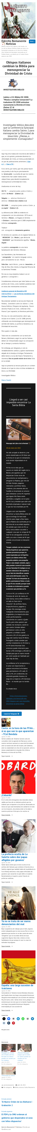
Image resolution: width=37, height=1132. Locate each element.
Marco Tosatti (6, 380)
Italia (26, 1087)
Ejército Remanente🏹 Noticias (14, 42)
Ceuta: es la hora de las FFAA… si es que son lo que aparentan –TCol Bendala (18, 731)
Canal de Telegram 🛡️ (11, 714)
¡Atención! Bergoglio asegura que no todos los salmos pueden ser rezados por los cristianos (24, 1056)
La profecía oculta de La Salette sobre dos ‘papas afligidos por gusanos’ (15, 857)
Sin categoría (7, 1087)
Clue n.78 (9, 164)
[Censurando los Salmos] (9, 1071)
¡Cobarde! (6, 795)
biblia (16, 1087)
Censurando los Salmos (8, 1075)
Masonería (31, 1087)
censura (21, 1087)
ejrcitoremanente (8, 1085)
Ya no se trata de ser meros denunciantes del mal (16, 923)
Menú (32, 41)
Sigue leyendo (9, 756)
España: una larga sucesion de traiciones (17, 987)
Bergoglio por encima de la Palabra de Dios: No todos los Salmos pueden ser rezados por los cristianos (8, 1056)
